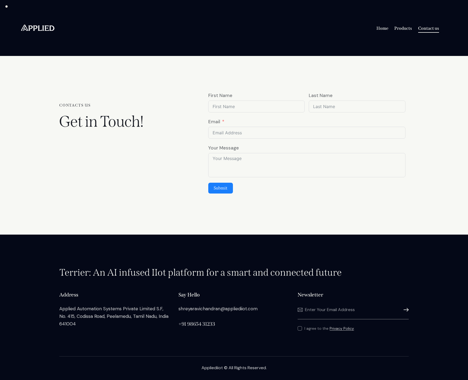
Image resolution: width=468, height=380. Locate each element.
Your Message (223, 148)
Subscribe (405, 310)
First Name (220, 95)
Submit (220, 188)
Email (214, 122)
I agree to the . (329, 328)
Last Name (321, 95)
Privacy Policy (342, 328)
